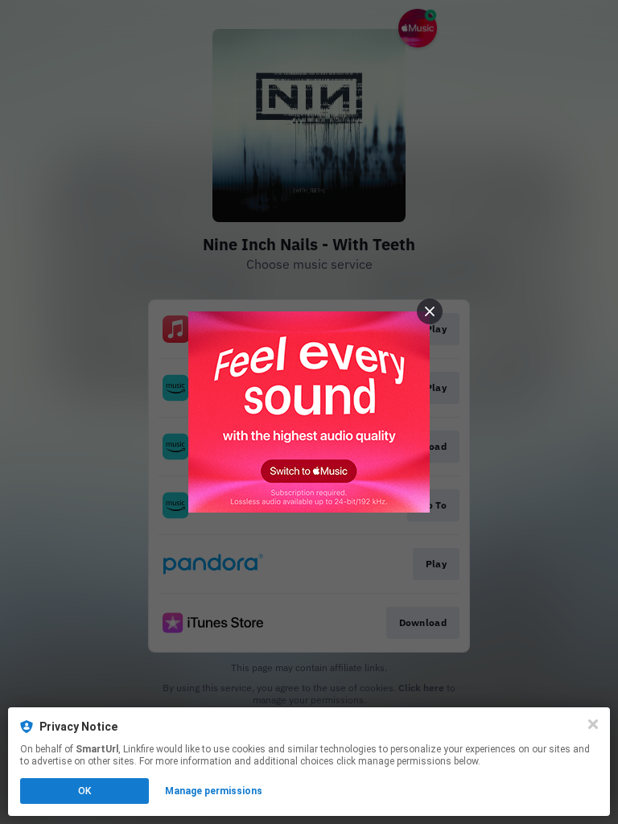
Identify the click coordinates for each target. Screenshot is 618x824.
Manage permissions (213, 791)
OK (84, 791)
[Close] (593, 724)
